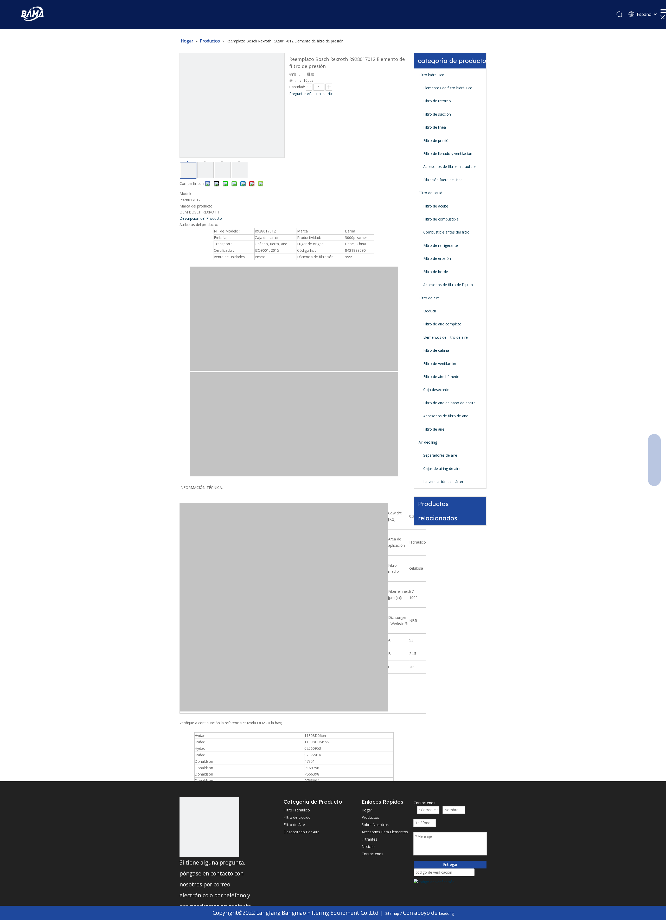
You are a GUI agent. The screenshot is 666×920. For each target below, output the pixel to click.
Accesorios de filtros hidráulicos (450, 166)
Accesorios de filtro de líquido (448, 284)
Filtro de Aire (294, 824)
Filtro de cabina (436, 350)
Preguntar (297, 93)
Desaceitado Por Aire (301, 831)
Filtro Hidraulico (297, 810)
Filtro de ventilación (439, 363)
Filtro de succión (437, 114)
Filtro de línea (434, 127)
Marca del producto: (196, 206)
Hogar (367, 810)
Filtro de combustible (441, 219)
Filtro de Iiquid (430, 192)
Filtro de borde (435, 271)
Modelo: (186, 193)
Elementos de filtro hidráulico (447, 87)
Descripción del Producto (201, 218)
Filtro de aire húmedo (441, 376)
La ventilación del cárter (443, 481)
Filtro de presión (437, 140)
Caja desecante (436, 389)
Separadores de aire (440, 455)
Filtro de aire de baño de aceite (449, 402)
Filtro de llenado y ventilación (447, 153)
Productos (370, 817)
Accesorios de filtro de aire (445, 415)
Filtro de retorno (437, 100)
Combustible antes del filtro (446, 232)
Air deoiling (428, 442)
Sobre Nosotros (375, 824)
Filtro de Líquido (297, 817)
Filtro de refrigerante (440, 245)
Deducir (429, 310)
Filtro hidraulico (431, 74)
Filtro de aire (429, 297)
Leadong (446, 913)
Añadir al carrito (320, 93)
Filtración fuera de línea (443, 179)
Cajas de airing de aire (441, 468)
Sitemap (392, 913)
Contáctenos (372, 853)
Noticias (368, 846)
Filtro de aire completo (442, 324)
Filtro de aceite (435, 206)
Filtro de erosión (437, 258)
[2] (209, 827)
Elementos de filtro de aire (445, 337)
